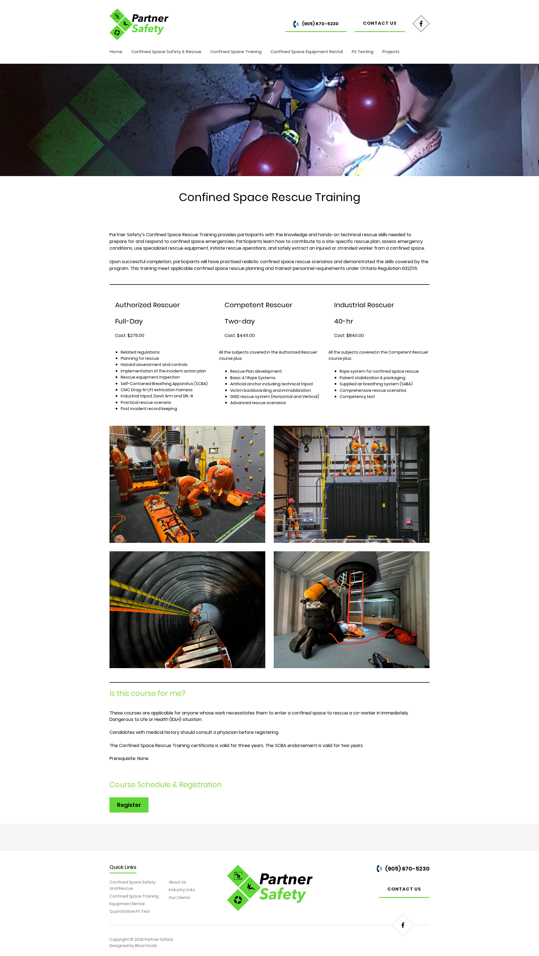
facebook (421, 23)
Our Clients (179, 897)
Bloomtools (146, 945)
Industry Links (182, 890)
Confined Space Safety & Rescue (166, 51)
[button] (129, 804)
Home (116, 51)
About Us (177, 882)
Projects (390, 51)
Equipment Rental (127, 904)
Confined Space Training (236, 51)
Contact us (380, 23)
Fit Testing (362, 51)
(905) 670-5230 (320, 24)
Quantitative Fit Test (129, 911)
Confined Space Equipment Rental (307, 51)
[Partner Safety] (139, 24)
